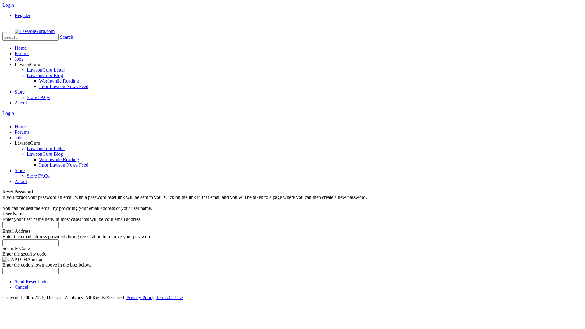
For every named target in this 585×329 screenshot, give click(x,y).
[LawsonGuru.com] (35, 31)
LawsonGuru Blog (45, 75)
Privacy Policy (140, 297)
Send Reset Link (31, 281)
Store (20, 91)
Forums (22, 53)
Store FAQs (38, 97)
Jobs (19, 59)
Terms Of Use (169, 297)
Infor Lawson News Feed (63, 86)
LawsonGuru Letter (46, 70)
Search (66, 37)
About (21, 102)
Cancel (21, 287)
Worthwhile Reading (59, 80)
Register (22, 15)
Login (8, 5)
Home (21, 48)
